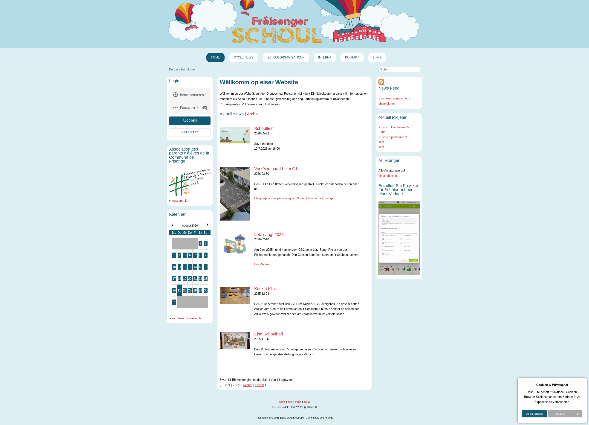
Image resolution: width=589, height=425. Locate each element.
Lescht (259, 385)
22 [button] (200, 278)
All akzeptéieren (534, 414)
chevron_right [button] (207, 225)
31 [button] (174, 302)
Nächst (247, 385)
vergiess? (190, 132)
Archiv (252, 114)
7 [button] (195, 255)
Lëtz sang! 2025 (269, 234)
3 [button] (174, 255)
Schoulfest (264, 128)
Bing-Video (261, 264)
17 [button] (174, 278)
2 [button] (205, 243)
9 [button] (205, 255)
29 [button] (200, 290)
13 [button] (189, 267)
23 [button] (205, 278)
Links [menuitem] (377, 57)
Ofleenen (560, 414)
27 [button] (189, 290)
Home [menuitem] (215, 57)
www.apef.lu (180, 200)
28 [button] (195, 290)
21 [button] (195, 278)
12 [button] (184, 267)
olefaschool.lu (387, 176)
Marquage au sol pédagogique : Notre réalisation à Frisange (293, 198)
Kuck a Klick (265, 288)
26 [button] (184, 290)
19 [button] (184, 278)
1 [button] (200, 243)
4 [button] (179, 255)
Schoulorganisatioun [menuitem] (285, 57)
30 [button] (205, 290)
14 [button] (195, 267)
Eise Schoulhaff (268, 334)
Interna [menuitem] (324, 57)
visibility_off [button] (205, 108)
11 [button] (179, 267)
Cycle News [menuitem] (244, 57)
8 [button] (200, 255)
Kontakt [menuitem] (352, 57)
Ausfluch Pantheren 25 (393, 127)
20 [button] (189, 278)
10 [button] (174, 267)
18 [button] (179, 278)
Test (381, 147)
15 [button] (200, 267)
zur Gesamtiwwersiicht (187, 318)
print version (294, 401)
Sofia (381, 132)
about (306, 401)
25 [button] (179, 290)
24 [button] (174, 290)
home (282, 401)
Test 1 (382, 142)
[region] (552, 400)
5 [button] (184, 255)
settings (577, 413)
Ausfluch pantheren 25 (393, 137)
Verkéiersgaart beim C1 (275, 168)
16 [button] (205, 267)
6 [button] (190, 255)
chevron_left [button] (172, 225)
